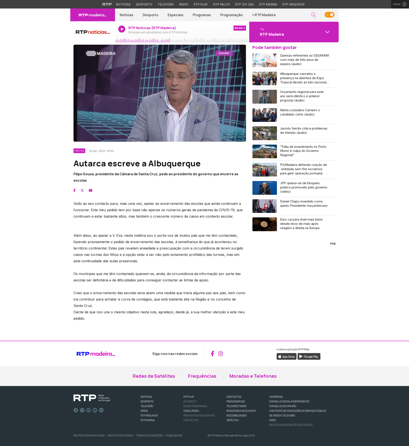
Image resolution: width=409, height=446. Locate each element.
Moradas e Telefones (253, 376)
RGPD (272, 420)
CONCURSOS (191, 411)
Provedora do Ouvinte (241, 411)
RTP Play (201, 4)
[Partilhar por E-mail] (90, 190)
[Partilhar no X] (82, 190)
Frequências (202, 376)
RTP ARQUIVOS (149, 415)
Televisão (166, 4)
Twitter (82, 410)
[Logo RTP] (91, 398)
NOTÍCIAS (146, 397)
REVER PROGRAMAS (195, 406)
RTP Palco (221, 4)
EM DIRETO (189, 401)
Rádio (183, 4)
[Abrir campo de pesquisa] (313, 15)
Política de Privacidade (89, 435)
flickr (101, 410)
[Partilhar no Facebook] (74, 190)
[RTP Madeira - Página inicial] (92, 15)
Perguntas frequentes (199, 415)
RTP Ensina (268, 4)
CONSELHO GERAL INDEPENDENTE (289, 401)
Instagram (88, 410)
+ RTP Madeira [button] (264, 15)
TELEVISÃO (147, 406)
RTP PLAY (188, 397)
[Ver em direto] (92, 32)
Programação (231, 15)
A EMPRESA (276, 397)
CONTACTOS (233, 397)
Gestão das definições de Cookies (291, 425)
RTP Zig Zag (244, 4)
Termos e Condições (149, 435)
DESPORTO (147, 401)
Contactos (190, 420)
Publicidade (174, 435)
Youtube (95, 410)
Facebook (75, 410)
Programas (202, 15)
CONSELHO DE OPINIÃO (282, 406)
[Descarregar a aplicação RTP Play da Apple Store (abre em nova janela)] (287, 356)
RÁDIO (144, 411)
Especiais (175, 15)
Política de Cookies (120, 435)
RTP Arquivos (293, 4)
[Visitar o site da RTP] (107, 4)
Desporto (144, 4)
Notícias (123, 4)
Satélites (232, 420)
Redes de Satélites (153, 376)
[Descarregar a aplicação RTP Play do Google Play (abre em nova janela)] (309, 356)
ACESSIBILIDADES (236, 415)
